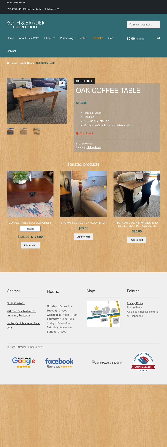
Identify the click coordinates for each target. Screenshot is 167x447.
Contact (11, 51)
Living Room (27, 62)
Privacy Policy (135, 303)
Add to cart (30, 245)
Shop (47, 38)
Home (10, 38)
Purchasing (66, 38)
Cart (110, 38)
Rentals (82, 38)
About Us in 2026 (29, 38)
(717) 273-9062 (14, 8)
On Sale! (98, 38)
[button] (62, 83)
